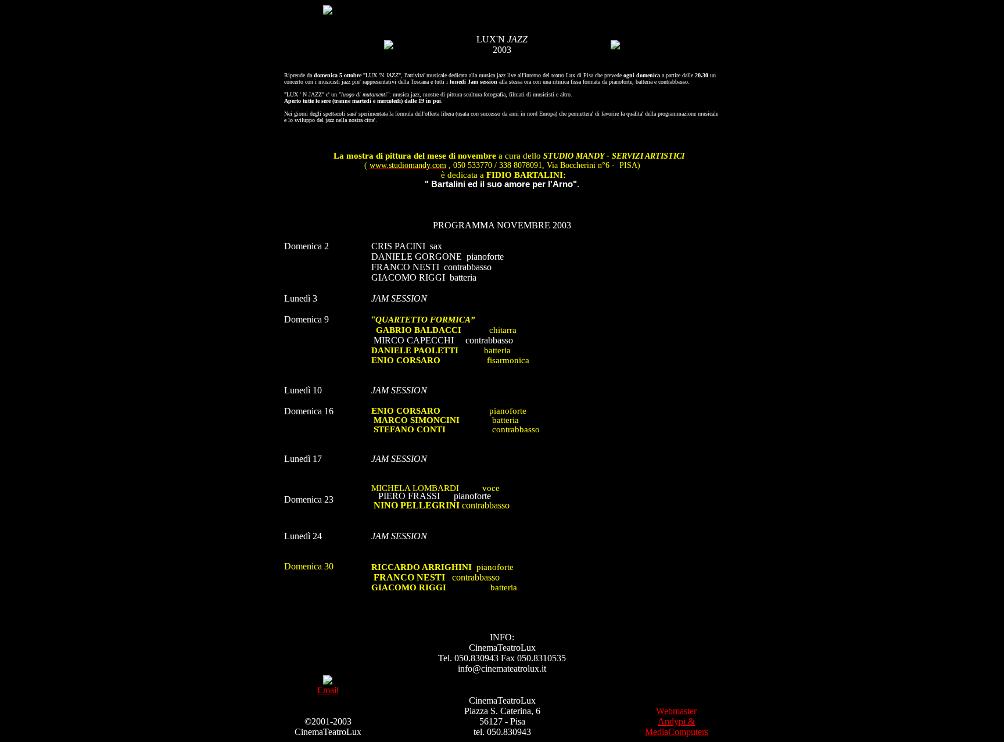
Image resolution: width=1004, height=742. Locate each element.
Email (328, 690)
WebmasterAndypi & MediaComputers (676, 721)
